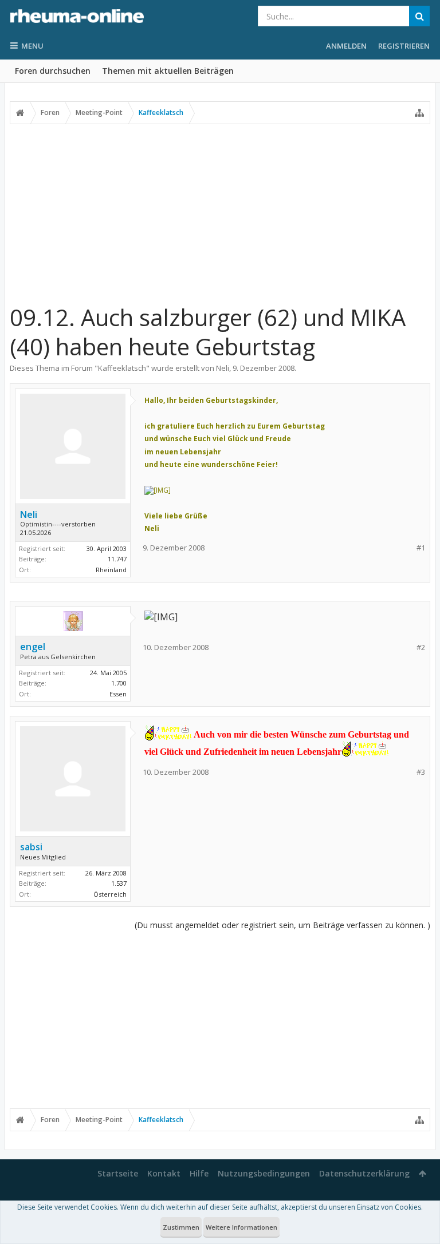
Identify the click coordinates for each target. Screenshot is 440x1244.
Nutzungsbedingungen (264, 1173)
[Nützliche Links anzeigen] (419, 113)
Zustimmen (181, 1227)
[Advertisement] (220, 213)
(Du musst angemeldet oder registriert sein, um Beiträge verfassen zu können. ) (282, 925)
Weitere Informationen (241, 1227)
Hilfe (199, 1173)
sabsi (31, 847)
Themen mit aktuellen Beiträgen (168, 70)
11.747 (117, 558)
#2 (421, 647)
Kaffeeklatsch (122, 368)
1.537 (119, 883)
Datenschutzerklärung (364, 1173)
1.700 (119, 683)
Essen (118, 694)
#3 (421, 772)
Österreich (110, 894)
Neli (222, 368)
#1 (421, 548)
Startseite (117, 1173)
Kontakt (163, 1173)
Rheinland (111, 569)
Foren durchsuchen (53, 70)
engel (32, 646)
